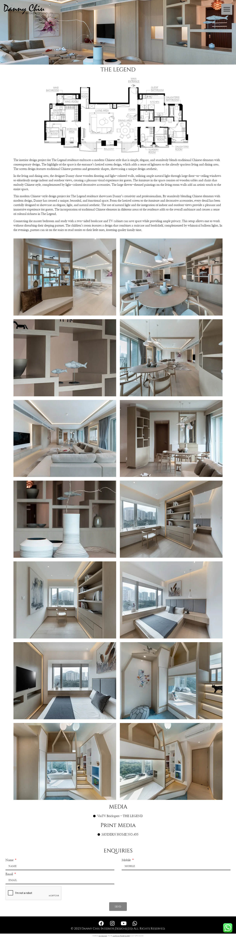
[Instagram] (112, 923)
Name (10, 860)
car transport (103, 936)
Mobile (126, 860)
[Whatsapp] (135, 923)
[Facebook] (101, 923)
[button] (226, 9)
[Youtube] (124, 923)
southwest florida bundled (121, 936)
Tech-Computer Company (118, 928)
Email (10, 874)
